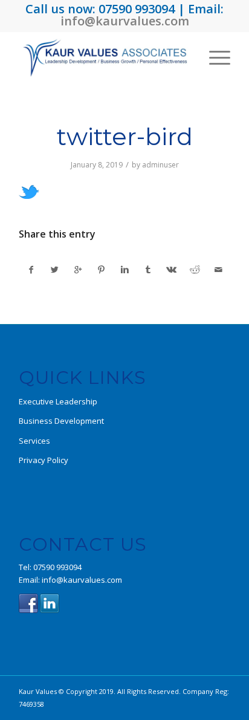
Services (34, 440)
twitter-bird (125, 136)
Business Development (61, 420)
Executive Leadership (58, 401)
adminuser (160, 165)
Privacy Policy (43, 460)
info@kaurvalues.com (124, 21)
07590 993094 (57, 567)
